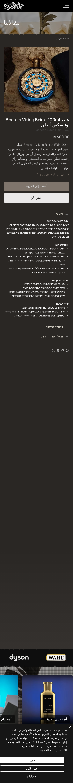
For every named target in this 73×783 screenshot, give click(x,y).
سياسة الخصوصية (47, 750)
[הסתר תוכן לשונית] (67, 214)
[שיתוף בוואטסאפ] (67, 350)
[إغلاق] (67, 729)
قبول (32, 760)
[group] (36, 709)
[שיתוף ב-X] (53, 350)
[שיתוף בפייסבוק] (63, 350)
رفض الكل (32, 768)
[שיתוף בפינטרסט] (58, 350)
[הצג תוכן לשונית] (67, 327)
